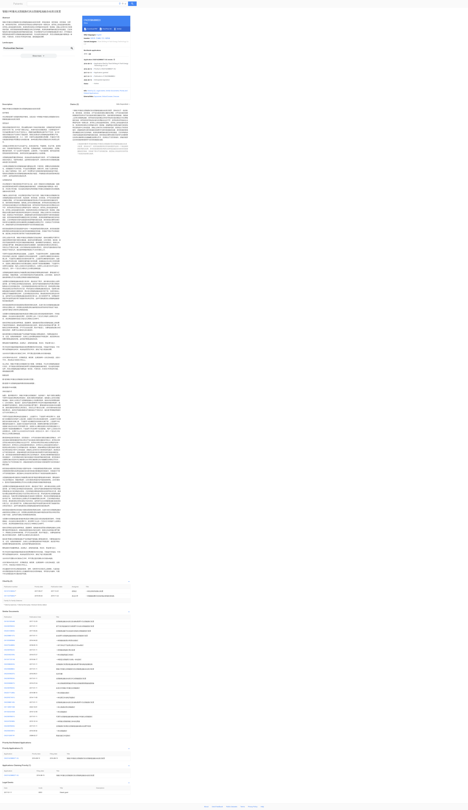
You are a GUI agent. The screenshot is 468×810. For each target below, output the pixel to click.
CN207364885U (9, 645)
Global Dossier (107, 96)
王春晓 (98, 38)
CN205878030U (9, 726)
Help (262, 807)
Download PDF (92, 29)
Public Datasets (231, 807)
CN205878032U (9, 626)
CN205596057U (9, 674)
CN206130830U (9, 631)
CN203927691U (9, 697)
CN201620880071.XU (11, 758)
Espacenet (97, 96)
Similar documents (112, 91)
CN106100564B (9, 621)
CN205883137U (9, 636)
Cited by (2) (91, 91)
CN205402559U (9, 655)
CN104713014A (9, 659)
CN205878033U (9, 688)
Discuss (116, 96)
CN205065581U (9, 731)
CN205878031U (9, 716)
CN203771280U (9, 693)
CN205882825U (9, 664)
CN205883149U (9, 702)
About (206, 807)
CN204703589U (9, 721)
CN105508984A (9, 640)
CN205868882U (9, 669)
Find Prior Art (107, 29)
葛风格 (107, 38)
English (99, 35)
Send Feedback (217, 807)
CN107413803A (9, 591)
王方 (103, 38)
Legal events (100, 91)
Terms (242, 807)
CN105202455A (9, 712)
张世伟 (92, 38)
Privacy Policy (252, 807)
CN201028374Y (9, 735)
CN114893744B (9, 707)
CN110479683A (9, 596)
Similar (119, 29)
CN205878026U (9, 678)
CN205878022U (9, 650)
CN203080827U (9, 683)
